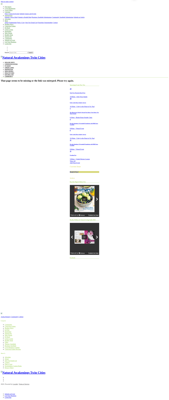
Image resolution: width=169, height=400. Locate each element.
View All (72, 161)
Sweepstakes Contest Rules (13, 366)
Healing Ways (9, 24)
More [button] (6, 21)
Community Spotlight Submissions (62, 17)
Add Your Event (75, 163)
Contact (55, 22)
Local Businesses (10, 8)
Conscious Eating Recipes (13, 349)
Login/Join (8, 44)
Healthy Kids (9, 35)
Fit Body (7, 28)
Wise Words (8, 33)
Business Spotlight (10, 346)
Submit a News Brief (11, 17)
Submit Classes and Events (28, 14)
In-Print (7, 330)
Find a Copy (21, 22)
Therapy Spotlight (10, 344)
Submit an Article (79, 17)
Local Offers (9, 10)
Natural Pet (8, 37)
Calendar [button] (7, 12)
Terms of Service (24, 384)
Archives (72, 178)
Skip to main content (7, 1)
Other (6, 342)
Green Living (9, 29)
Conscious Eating (10, 26)
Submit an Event (10, 40)
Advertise (8, 19)
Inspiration (8, 31)
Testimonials (13, 22)
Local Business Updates (12, 347)
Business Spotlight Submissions (42, 17)
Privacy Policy (9, 368)
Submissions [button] (8, 15)
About (7, 22)
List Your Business (10, 42)
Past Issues (8, 7)
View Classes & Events (12, 14)
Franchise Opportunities (45, 22)
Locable (15, 384)
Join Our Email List (31, 22)
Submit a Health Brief (25, 17)
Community (8, 38)
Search (7, 52)
